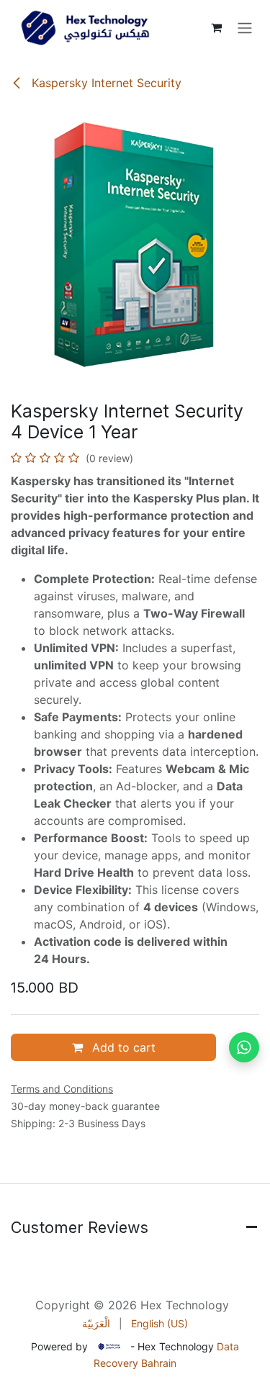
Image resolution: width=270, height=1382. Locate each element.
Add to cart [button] (122, 1047)
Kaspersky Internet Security (104, 83)
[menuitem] (96, 1323)
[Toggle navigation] (244, 27)
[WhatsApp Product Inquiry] (244, 1047)
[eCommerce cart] (216, 27)
